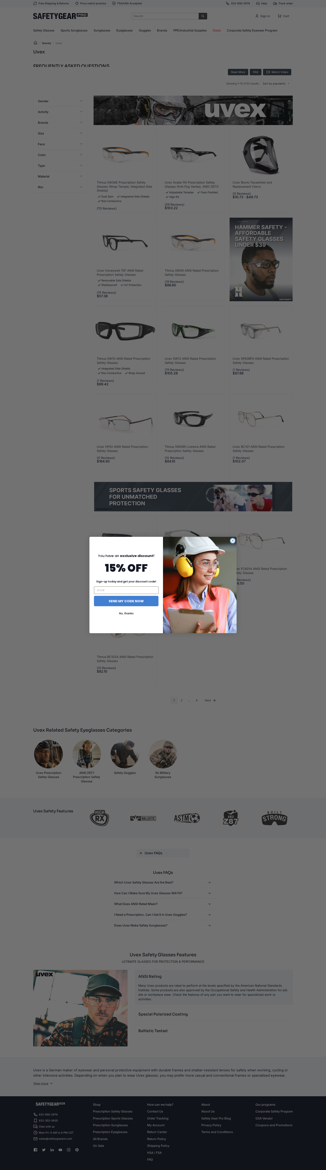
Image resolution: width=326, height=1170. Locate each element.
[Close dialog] (232, 540)
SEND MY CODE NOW (126, 601)
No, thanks (126, 613)
